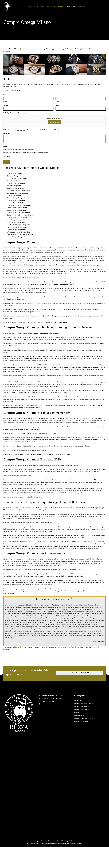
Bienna (27, 633)
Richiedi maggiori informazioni (51, 698)
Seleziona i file (54, 122)
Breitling (77, 712)
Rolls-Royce (31, 620)
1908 (57, 616)
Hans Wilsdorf (34, 605)
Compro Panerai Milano (81, 706)
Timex (67, 620)
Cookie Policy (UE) (58, 841)
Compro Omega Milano (11, 647)
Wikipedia (101, 642)
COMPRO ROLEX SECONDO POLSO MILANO (48, 6)
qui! (48, 152)
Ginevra (90, 631)
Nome (5, 101)
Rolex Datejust (79, 715)
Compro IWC (78, 700)
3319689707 (102, 6)
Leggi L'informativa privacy (43, 841)
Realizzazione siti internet (49, 843)
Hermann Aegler (87, 609)
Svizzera (50, 616)
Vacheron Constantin (81, 721)
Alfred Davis (55, 605)
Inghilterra (56, 609)
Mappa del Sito (69, 841)
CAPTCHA (6, 156)
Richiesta (6, 133)
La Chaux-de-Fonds (38, 616)
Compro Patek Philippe (81, 709)
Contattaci (81, 6)
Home (29, 6)
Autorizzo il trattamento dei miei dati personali (19, 149)
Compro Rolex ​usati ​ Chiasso (83, 703)
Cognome (58, 101)
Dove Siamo (71, 6)
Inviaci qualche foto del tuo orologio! (15, 113)
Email (58, 105)
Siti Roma (79, 843)
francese (52, 618)
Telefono (6, 105)
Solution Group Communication (67, 843)
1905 (26, 605)
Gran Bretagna (32, 629)
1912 (40, 629)
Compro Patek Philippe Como (84, 719)
